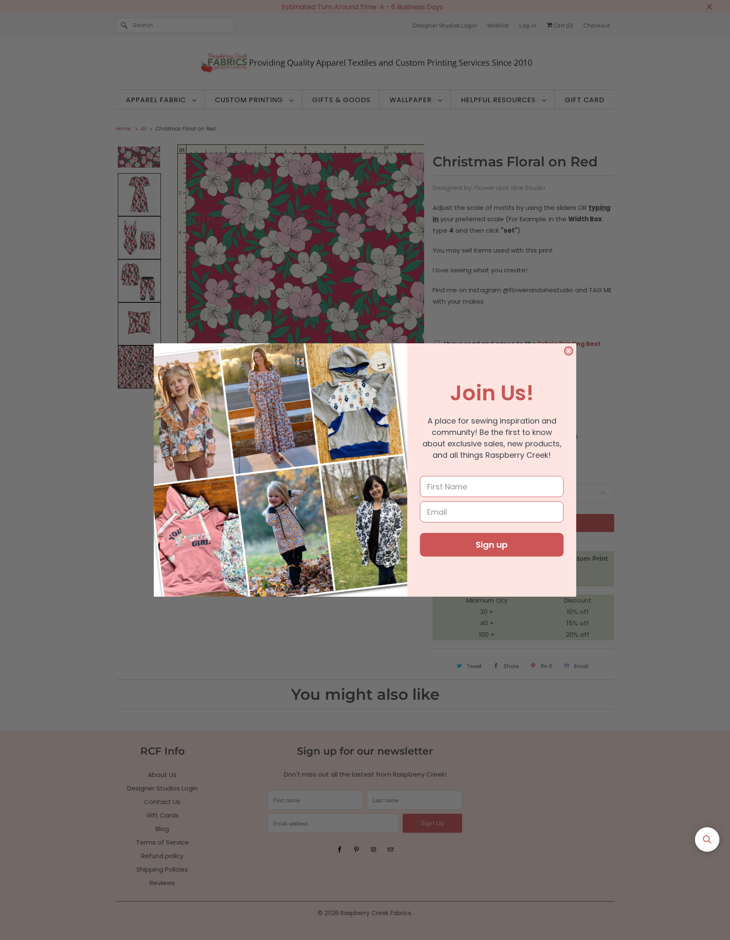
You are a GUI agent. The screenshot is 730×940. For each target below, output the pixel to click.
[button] (707, 839)
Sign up (492, 545)
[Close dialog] (568, 351)
